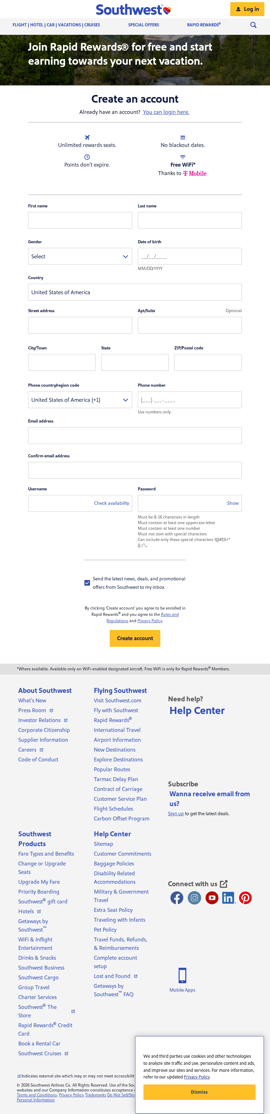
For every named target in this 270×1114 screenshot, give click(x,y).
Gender (35, 242)
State (105, 348)
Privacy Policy (149, 621)
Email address (40, 421)
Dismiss (199, 1092)
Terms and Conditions (37, 1095)
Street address (41, 311)
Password (147, 489)
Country (35, 278)
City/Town (37, 348)
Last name (147, 206)
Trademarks (95, 1095)
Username (37, 489)
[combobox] (80, 256)
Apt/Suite (146, 311)
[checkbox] (135, 582)
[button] (135, 9)
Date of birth (149, 242)
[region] (199, 1075)
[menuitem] (63, 25)
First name (37, 206)
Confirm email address (49, 456)
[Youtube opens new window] (212, 897)
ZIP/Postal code (188, 348)
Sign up (176, 814)
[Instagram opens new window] (194, 897)
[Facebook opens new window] (177, 897)
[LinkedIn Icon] (229, 897)
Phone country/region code (53, 385)
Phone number (152, 385)
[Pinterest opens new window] (245, 897)
